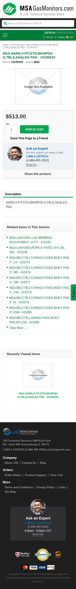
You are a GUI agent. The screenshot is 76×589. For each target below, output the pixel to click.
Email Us (31, 164)
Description (13, 194)
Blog (43, 462)
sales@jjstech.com (58, 449)
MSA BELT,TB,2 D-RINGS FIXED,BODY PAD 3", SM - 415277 (39, 280)
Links (62, 487)
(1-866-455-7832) (64, 32)
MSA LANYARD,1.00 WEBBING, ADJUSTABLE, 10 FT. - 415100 (31, 240)
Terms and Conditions (19, 487)
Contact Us (29, 462)
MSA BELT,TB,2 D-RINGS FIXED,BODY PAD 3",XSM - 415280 (39, 310)
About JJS (11, 462)
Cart (71, 37)
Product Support (35, 475)
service (49, 37)
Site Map (10, 491)
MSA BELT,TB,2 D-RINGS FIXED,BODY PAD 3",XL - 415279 (39, 300)
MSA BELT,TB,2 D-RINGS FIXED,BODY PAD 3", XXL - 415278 (39, 290)
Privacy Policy (46, 487)
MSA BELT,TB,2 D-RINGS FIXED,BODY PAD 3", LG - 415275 (39, 260)
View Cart (56, 475)
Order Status (13, 475)
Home (6, 45)
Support (61, 37)
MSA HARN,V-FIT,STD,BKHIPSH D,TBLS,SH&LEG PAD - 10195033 (38, 395)
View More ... (17, 327)
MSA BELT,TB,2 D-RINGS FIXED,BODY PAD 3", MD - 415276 (39, 270)
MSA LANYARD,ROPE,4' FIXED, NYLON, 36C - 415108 (37, 250)
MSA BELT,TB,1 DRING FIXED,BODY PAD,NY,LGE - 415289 (34, 320)
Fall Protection (17, 45)
